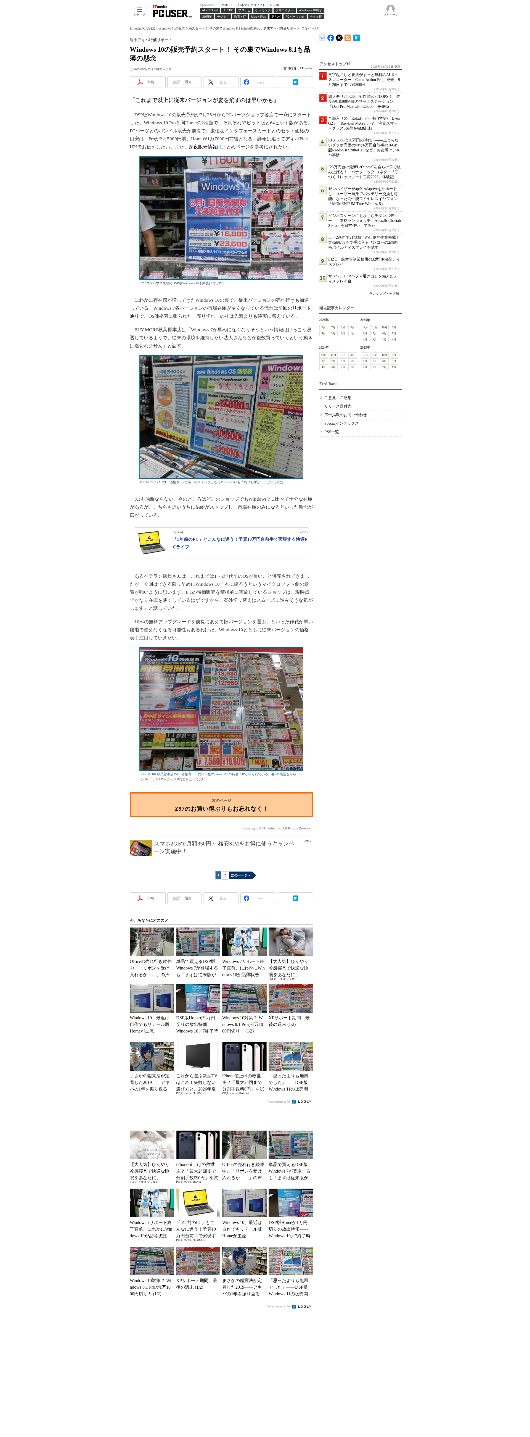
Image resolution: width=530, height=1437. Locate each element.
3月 (333, 333)
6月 (343, 327)
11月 (375, 327)
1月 (353, 333)
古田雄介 (290, 68)
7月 (333, 327)
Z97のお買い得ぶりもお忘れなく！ (222, 808)
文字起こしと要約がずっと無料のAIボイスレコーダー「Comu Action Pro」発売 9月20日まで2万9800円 (364, 80)
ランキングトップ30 (384, 294)
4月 (324, 333)
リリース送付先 (337, 406)
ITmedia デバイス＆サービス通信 (322, 37)
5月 (353, 327)
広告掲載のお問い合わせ (345, 415)
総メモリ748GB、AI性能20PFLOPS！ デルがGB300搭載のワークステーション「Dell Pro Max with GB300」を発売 (364, 101)
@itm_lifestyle (339, 37)
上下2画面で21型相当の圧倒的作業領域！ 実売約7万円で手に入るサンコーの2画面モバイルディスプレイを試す (366, 242)
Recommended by (279, 1101)
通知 (188, 82)
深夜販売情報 (203, 146)
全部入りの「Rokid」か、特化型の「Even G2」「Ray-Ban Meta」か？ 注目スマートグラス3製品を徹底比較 (364, 123)
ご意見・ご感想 (337, 398)
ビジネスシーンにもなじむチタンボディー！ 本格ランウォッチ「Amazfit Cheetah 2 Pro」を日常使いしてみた (364, 221)
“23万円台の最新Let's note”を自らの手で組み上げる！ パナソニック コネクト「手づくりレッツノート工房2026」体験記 (364, 172)
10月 (384, 327)
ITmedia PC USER (142, 28)
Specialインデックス (341, 423)
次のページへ (241, 875)
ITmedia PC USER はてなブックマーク (356, 37)
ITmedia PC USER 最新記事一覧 (347, 37)
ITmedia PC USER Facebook (330, 37)
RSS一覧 (331, 432)
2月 (343, 333)
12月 (365, 327)
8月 (324, 327)
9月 (394, 327)
